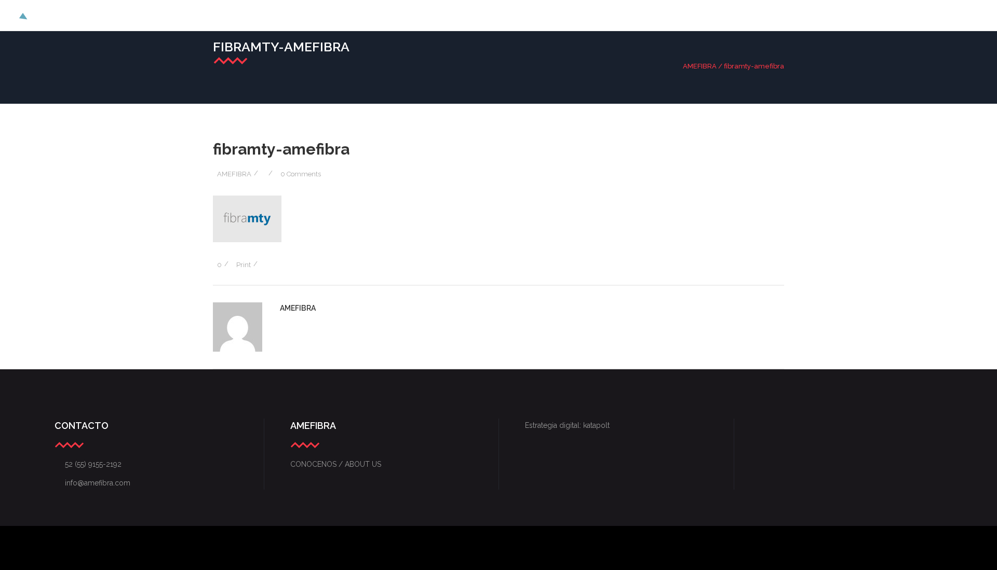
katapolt (596, 425)
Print (243, 265)
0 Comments (300, 174)
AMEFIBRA (700, 66)
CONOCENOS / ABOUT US (335, 464)
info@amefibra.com (92, 483)
